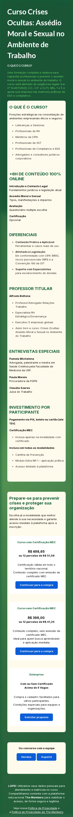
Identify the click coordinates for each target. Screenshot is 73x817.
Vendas (26, 756)
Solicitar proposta (36, 717)
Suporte (46, 756)
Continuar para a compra (36, 585)
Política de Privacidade (42, 808)
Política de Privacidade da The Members (37, 812)
